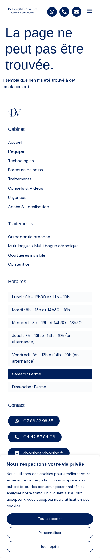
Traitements (20, 179)
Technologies (21, 161)
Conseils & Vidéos (25, 188)
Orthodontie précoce (29, 237)
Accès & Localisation (28, 207)
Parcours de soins (25, 170)
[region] (50, 506)
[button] (89, 11)
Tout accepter (50, 519)
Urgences (17, 197)
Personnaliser (50, 532)
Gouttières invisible (26, 255)
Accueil (15, 142)
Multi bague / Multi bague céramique (43, 246)
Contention (19, 264)
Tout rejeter (50, 546)
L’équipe (16, 151)
